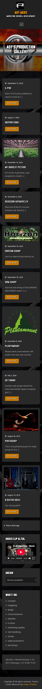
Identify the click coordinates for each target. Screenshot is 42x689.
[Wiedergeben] (8, 558)
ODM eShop (10, 282)
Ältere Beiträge (12, 525)
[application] (21, 552)
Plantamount (12, 346)
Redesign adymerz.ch (16, 202)
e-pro (8, 88)
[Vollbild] (33, 558)
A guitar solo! (13, 500)
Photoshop (11, 441)
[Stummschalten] (29, 558)
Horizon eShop (13, 251)
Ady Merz (21, 13)
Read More (11, 103)
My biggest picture (15, 167)
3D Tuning (10, 381)
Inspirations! (12, 123)
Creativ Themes (30, 684)
